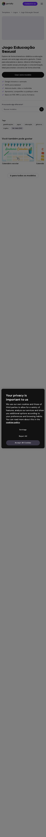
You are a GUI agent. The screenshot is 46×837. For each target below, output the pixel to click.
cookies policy (13, 422)
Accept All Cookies (23, 443)
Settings (23, 430)
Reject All (23, 436)
